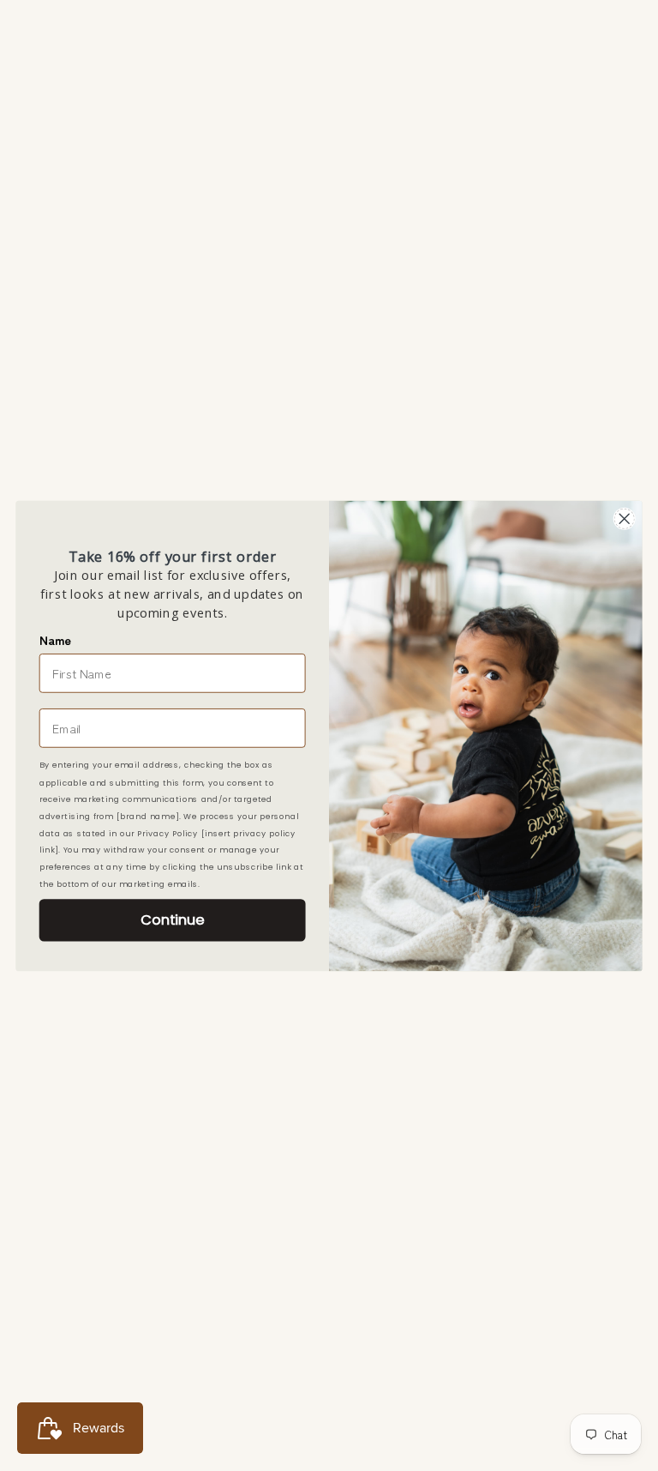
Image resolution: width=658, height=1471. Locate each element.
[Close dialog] (624, 518)
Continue (172, 919)
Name (55, 639)
